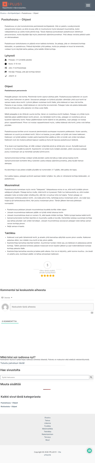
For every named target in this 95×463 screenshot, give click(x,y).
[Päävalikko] (88, 5)
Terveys (47, 437)
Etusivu (47, 418)
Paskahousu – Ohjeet (9, 403)
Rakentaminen (47, 434)
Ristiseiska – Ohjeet (9, 406)
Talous (47, 420)
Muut (48, 440)
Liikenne (47, 423)
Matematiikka (47, 429)
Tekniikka (47, 432)
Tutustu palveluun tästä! (12, 363)
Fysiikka (47, 426)
